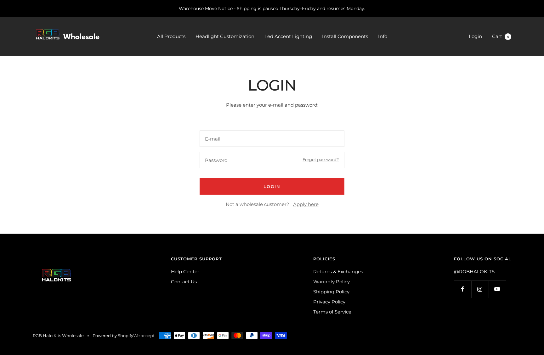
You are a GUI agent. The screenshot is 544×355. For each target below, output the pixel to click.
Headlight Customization (225, 36)
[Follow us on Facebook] (462, 289)
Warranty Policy (331, 282)
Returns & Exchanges (338, 272)
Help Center (185, 272)
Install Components (345, 36)
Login (475, 36)
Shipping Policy (331, 292)
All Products (171, 36)
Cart (500, 36)
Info (382, 36)
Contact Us (184, 282)
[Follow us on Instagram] (480, 289)
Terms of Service (332, 312)
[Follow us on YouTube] (497, 289)
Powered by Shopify (113, 335)
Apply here (306, 204)
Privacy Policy (329, 302)
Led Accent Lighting (288, 36)
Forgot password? (321, 159)
